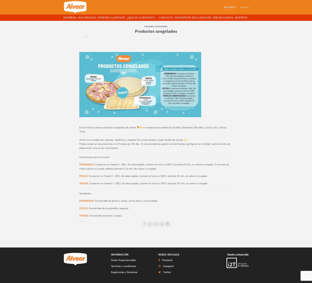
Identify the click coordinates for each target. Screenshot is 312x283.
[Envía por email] (156, 224)
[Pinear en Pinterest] (161, 224)
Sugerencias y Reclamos (124, 272)
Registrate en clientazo (193, 17)
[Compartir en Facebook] (144, 224)
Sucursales (87, 17)
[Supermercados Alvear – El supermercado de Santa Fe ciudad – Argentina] (79, 7)
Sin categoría (161, 26)
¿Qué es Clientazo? (141, 17)
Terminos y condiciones (123, 266)
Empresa (70, 17)
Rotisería (149, 26)
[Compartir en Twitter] (150, 224)
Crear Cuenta (223, 17)
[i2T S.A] (238, 262)
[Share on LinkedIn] (167, 224)
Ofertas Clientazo (111, 17)
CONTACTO (166, 17)
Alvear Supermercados (123, 260)
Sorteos (241, 17)
